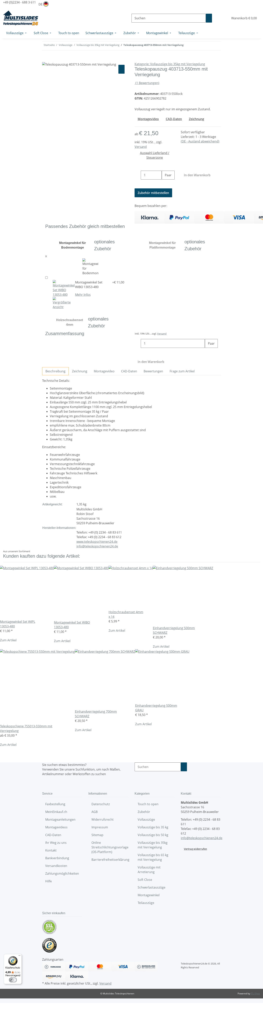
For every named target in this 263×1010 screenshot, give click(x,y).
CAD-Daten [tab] (129, 371)
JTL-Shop (255, 993)
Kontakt (51, 850)
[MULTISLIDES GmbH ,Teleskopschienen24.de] (20, 18)
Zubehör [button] (144, 812)
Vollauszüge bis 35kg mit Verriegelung (153, 845)
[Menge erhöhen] (165, 184)
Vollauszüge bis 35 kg (153, 827)
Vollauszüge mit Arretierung (149, 869)
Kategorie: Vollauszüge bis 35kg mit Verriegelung (170, 64)
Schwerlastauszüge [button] (152, 887)
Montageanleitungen (60, 819)
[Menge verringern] (138, 175)
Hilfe (48, 881)
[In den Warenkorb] (45, 59)
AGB (94, 812)
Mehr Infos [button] (83, 295)
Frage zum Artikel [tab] (182, 371)
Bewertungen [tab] (153, 371)
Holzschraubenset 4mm (69, 322)
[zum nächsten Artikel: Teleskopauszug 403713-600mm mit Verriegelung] (186, 46)
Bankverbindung (57, 858)
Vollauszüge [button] (147, 819)
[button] (218, 18)
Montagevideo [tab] (104, 371)
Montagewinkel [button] (149, 895)
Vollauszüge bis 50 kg (153, 835)
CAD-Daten (53, 835)
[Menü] (19, 956)
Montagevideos (56, 827)
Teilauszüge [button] (146, 903)
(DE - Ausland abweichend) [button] (200, 141)
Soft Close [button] (145, 880)
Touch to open (148, 804)
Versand (141, 147)
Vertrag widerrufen (195, 849)
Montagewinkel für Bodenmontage (72, 245)
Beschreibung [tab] (55, 371)
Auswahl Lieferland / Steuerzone (154, 155)
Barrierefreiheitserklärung (110, 859)
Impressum (99, 827)
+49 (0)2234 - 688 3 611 (19, 2)
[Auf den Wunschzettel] (121, 69)
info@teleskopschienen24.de (97, 546)
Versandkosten (56, 866)
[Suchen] (209, 18)
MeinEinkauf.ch (56, 812)
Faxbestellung (55, 804)
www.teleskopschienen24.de (96, 542)
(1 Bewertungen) (147, 83)
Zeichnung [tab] (79, 371)
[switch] (13, 980)
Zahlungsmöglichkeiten (62, 873)
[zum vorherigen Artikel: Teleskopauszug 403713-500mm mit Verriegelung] (193, 46)
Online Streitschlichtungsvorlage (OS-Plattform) (109, 847)
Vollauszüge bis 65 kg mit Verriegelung (153, 857)
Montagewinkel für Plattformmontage (162, 245)
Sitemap (97, 835)
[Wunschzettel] (224, 18)
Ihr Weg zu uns (56, 843)
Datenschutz (100, 804)
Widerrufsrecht (102, 819)
